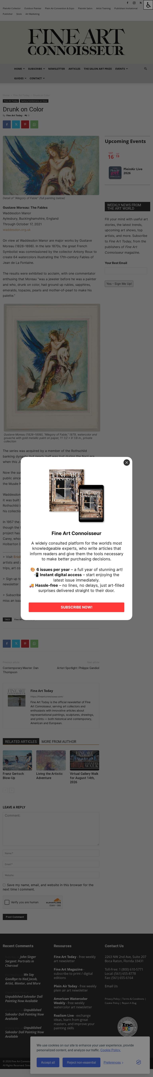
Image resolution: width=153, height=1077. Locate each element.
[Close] (127, 462)
